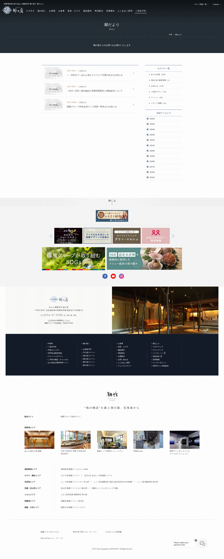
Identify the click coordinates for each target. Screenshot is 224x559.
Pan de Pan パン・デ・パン (52, 538)
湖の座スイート (89, 356)
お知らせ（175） (158, 86)
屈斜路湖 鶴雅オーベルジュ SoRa (74, 469)
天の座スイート (89, 352)
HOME (50, 343)
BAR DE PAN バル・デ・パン (85, 532)
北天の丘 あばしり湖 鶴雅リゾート (98, 475)
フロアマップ (158, 347)
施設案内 (87, 11)
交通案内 (110, 11)
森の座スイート (89, 365)
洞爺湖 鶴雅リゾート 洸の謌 (72, 501)
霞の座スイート (89, 362)
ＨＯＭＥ (30, 11)
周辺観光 (99, 11)
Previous (52, 236)
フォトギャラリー (124, 366)
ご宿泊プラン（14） (159, 92)
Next (172, 236)
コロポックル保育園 (113, 532)
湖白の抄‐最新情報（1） (161, 80)
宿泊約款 (156, 356)
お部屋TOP (87, 349)
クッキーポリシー (159, 363)
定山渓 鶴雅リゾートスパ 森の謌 (74, 488)
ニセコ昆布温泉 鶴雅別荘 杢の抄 (74, 494)
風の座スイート (89, 359)
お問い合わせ (123, 360)
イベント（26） (157, 97)
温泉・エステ (74, 11)
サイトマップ (158, 350)
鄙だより (156, 343)
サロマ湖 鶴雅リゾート (70, 475)
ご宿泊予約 (140, 11)
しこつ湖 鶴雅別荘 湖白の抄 (113, 482)
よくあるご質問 (125, 11)
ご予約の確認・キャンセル (58, 360)
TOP (170, 35)
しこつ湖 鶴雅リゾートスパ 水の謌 (75, 482)
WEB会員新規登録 (55, 353)
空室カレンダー (54, 350)
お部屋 (52, 11)
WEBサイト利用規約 (161, 366)
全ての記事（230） (159, 74)
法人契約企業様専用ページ (58, 363)
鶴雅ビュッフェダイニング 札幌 (105, 488)
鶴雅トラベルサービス (50, 532)
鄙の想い (42, 11)
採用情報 (156, 360)
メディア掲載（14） (159, 103)
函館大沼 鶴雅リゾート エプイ (73, 507)
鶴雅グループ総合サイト (71, 416)
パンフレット (158, 353)
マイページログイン (55, 356)
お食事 (61, 11)
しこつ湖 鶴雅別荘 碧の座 (147, 482)
